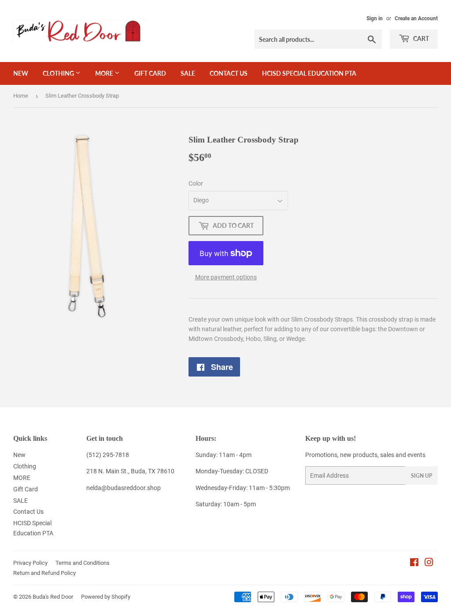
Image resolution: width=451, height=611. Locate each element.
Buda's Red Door (53, 596)
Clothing (59, 73)
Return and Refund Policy (44, 573)
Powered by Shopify (105, 596)
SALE (188, 73)
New (20, 73)
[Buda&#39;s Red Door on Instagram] (429, 563)
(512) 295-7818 (107, 454)
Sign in (374, 18)
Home (20, 95)
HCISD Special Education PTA (309, 73)
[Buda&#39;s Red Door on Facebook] (414, 563)
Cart (420, 38)
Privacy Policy (30, 563)
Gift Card (150, 73)
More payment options (226, 277)
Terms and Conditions (82, 563)
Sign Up (421, 475)
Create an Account (416, 18)
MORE (105, 73)
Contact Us (229, 73)
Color (196, 183)
